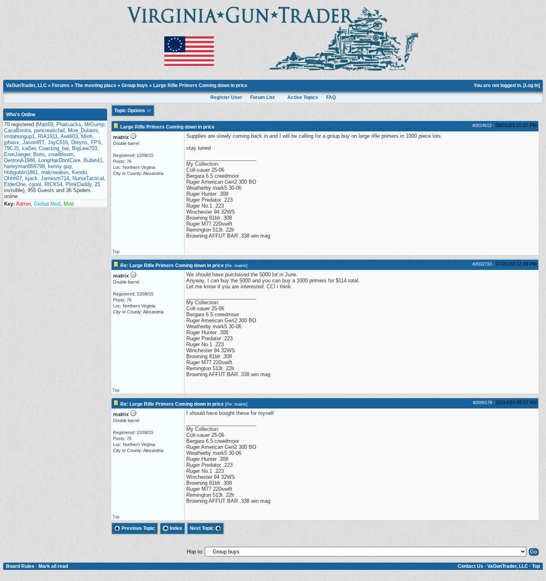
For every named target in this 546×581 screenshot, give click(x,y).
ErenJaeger (17, 154)
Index (175, 528)
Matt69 (45, 124)
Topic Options (130, 110)
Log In (531, 85)
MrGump (94, 124)
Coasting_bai (54, 148)
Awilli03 (69, 136)
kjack (31, 178)
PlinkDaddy (79, 184)
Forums (61, 85)
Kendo (79, 172)
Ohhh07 (13, 178)
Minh (86, 136)
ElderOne (15, 184)
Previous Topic (137, 528)
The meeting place (95, 85)
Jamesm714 (55, 178)
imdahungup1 (19, 136)
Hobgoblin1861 (21, 172)
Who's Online (21, 114)
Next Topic (202, 528)
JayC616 (58, 142)
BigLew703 (84, 148)
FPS (96, 142)
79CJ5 (11, 148)
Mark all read (53, 566)
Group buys (135, 85)
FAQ (331, 97)
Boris (39, 154)
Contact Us (470, 566)
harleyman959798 (24, 166)
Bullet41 (93, 160)
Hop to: (195, 552)
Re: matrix (236, 265)
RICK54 (53, 184)
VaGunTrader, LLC (26, 85)
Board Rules (20, 566)
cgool (35, 184)
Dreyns (79, 142)
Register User (226, 97)
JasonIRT (33, 142)
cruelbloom (61, 154)
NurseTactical (88, 178)
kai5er (29, 148)
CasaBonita (17, 130)
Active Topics (302, 97)
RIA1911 (48, 136)
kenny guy (60, 166)
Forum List (262, 97)
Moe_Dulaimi (83, 130)
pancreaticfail (49, 130)
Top (116, 251)
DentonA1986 (19, 160)
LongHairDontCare (59, 160)
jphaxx (11, 142)
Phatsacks (68, 124)
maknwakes (55, 172)
